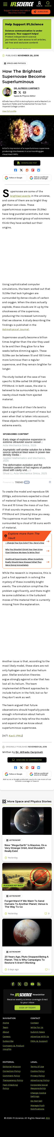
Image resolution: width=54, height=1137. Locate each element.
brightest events (20, 195)
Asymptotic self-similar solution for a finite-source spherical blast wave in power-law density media (27, 452)
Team (5, 1027)
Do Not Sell (36, 1101)
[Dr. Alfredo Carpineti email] (24, 92)
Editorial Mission (12, 1066)
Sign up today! (27, 1007)
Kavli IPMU (15, 735)
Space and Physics (16, 63)
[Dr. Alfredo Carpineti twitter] (20, 92)
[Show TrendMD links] (50, 482)
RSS (48, 1118)
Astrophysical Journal (15, 329)
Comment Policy (11, 1075)
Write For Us (37, 1027)
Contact (35, 1022)
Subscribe (8, 1041)
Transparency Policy (13, 1080)
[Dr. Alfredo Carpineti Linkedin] (15, 92)
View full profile (9, 111)
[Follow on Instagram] (26, 984)
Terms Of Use (37, 1066)
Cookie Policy (37, 1071)
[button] (48, 3)
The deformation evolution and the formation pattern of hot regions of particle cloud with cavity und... (27, 468)
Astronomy (15, 840)
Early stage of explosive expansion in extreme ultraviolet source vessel (24, 441)
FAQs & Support (39, 1041)
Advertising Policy (40, 1080)
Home (6, 1022)
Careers (7, 1036)
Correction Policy (11, 1071)
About (6, 1032)
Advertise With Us (40, 1036)
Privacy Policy (38, 1075)
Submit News (38, 1032)
